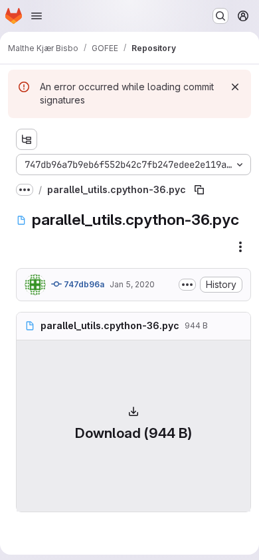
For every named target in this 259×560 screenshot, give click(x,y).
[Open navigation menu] (36, 16)
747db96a (83, 284)
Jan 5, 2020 (132, 284)
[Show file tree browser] (26, 139)
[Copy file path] (199, 189)
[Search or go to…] (220, 16)
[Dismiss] (235, 87)
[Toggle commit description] (187, 285)
